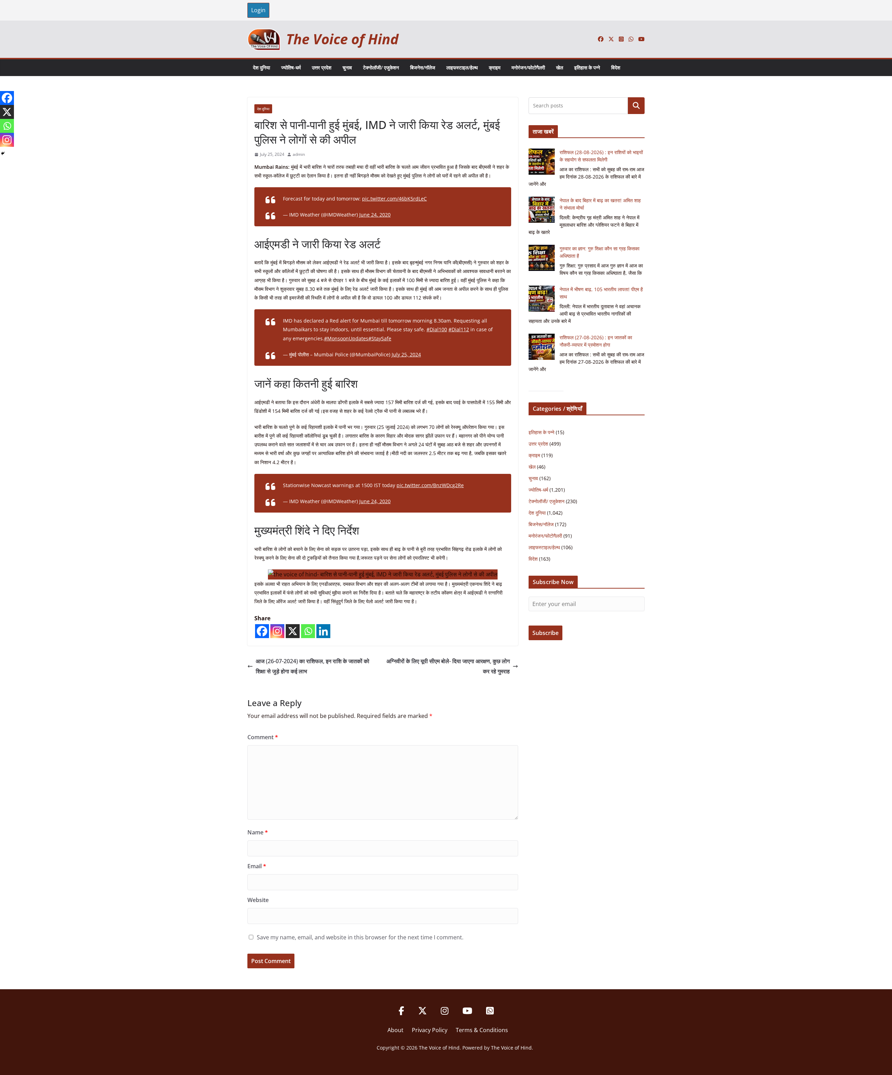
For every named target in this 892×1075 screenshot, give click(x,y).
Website (258, 900)
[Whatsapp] (308, 631)
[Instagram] (277, 631)
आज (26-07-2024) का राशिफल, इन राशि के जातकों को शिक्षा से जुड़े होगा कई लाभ (312, 666)
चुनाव (347, 67)
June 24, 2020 (375, 214)
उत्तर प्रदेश (321, 67)
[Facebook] (262, 631)
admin (299, 154)
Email (256, 866)
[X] (293, 631)
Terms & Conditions (482, 1030)
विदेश (615, 67)
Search (636, 105)
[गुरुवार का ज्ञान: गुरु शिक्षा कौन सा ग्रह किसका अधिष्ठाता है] (542, 258)
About (395, 1030)
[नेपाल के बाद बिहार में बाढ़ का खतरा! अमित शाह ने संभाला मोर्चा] (542, 210)
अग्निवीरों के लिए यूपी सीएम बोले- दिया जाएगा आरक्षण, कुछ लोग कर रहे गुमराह (448, 666)
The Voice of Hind (342, 38)
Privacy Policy (429, 1030)
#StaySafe (379, 338)
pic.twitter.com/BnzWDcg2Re (430, 485)
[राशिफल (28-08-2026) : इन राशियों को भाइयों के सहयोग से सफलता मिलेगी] (542, 162)
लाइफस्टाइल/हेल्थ (462, 67)
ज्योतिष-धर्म (291, 67)
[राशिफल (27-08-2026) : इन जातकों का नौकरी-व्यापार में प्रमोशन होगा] (542, 347)
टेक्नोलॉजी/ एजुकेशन (381, 67)
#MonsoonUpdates (346, 338)
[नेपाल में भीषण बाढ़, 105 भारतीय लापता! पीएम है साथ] (542, 299)
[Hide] (3, 153)
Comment (262, 737)
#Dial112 (458, 329)
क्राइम (494, 67)
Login (258, 10)
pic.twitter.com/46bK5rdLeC (394, 198)
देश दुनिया (261, 67)
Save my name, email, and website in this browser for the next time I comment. (360, 937)
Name (257, 832)
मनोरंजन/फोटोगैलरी (528, 67)
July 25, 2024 (406, 354)
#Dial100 (436, 329)
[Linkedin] (323, 631)
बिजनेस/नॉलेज (422, 67)
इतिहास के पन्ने (587, 67)
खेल (559, 67)
